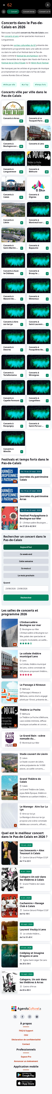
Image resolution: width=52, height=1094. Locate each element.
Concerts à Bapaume (34, 246)
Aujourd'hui (26, 547)
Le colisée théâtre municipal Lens (30, 655)
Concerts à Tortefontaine (10, 373)
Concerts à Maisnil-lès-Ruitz (8, 299)
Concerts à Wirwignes (34, 373)
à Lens (33, 929)
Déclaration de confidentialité (26, 1039)
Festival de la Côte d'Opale (13, 63)
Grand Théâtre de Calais (30, 780)
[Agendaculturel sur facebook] (22, 1017)
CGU (26, 1035)
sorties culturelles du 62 (25, 45)
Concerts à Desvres (8, 348)
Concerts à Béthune (34, 170)
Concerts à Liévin (8, 221)
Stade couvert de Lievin (34, 754)
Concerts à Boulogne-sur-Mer (10, 146)
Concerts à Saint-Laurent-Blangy (36, 324)
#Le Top (25, 84)
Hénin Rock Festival (39, 63)
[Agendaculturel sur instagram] (29, 1017)
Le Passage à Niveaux (33, 684)
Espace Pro (26, 1056)
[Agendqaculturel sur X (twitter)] (15, 1017)
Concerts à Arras (11, 118)
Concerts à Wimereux (34, 297)
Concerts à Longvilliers (34, 399)
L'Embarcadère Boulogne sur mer (30, 623)
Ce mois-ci (26, 568)
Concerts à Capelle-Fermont (11, 399)
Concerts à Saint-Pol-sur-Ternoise (35, 426)
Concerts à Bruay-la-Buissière (34, 273)
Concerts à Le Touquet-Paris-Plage (36, 120)
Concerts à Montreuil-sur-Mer (36, 222)
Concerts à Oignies (34, 195)
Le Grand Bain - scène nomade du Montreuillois (32, 738)
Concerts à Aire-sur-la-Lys (11, 323)
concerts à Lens (11, 36)
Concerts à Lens (36, 143)
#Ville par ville (9, 84)
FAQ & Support (26, 1030)
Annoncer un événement (26, 1061)
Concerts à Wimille (8, 450)
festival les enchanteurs (27, 55)
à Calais (32, 852)
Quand (6, 582)
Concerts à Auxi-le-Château (11, 272)
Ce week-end (26, 554)
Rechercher (26, 597)
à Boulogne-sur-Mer (34, 517)
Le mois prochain (26, 575)
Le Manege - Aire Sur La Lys (34, 808)
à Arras (33, 981)
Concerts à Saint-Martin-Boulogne (9, 248)
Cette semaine (26, 561)
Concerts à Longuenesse (9, 170)
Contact (26, 1044)
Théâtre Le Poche (30, 709)
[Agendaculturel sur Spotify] (37, 1017)
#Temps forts (40, 84)
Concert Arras (28, 11)
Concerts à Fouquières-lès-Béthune (36, 349)
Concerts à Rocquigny (8, 424)
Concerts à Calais (8, 195)
